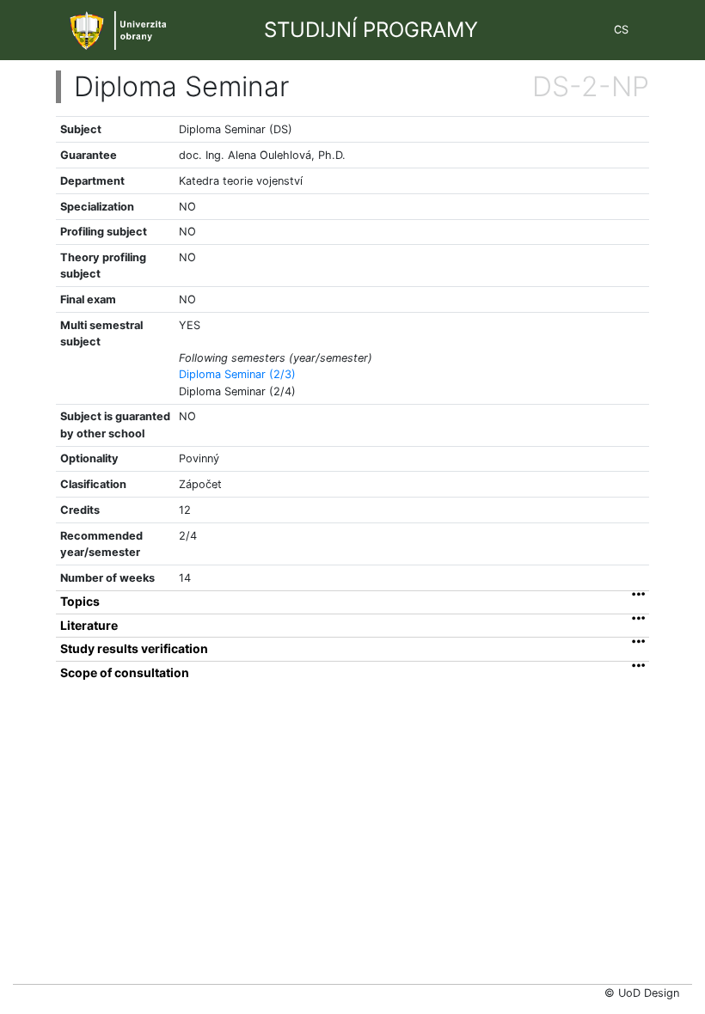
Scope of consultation (124, 673)
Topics (80, 601)
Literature (89, 625)
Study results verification (134, 649)
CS (621, 29)
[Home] (125, 28)
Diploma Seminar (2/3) (237, 374)
